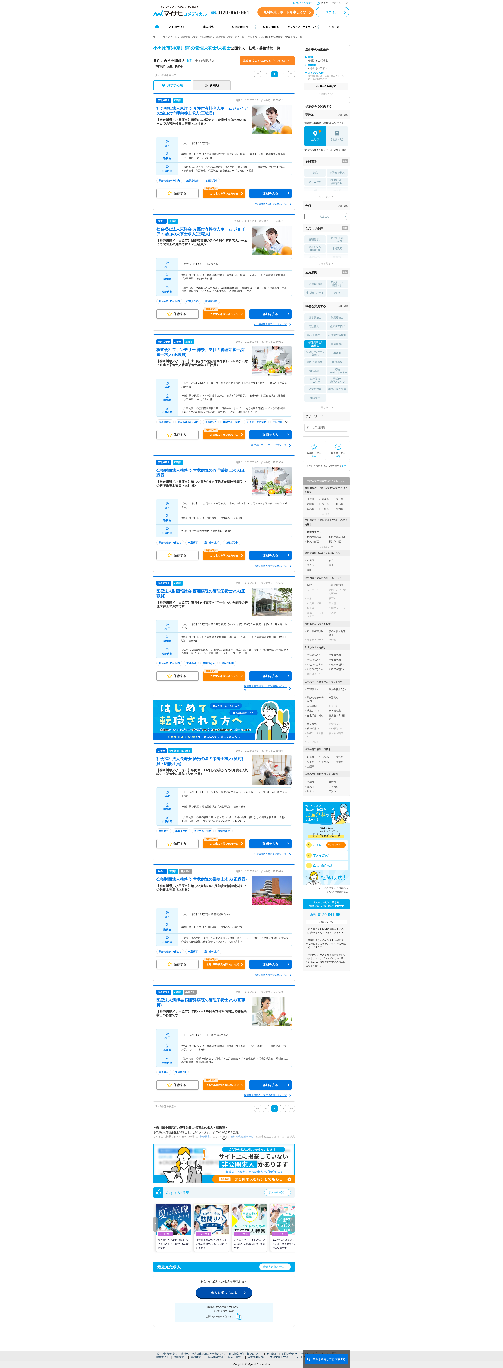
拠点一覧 (334, 27)
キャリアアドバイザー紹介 (303, 27)
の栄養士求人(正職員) (201, 879)
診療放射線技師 (257, 1357)
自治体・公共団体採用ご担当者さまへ (203, 1353)
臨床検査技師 (215, 1357)
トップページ (157, 27)
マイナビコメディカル (165, 37)
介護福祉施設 (337, 172)
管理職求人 (315, 239)
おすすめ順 (175, 85)
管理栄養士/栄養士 (280, 1357)
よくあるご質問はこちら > (338, 892)
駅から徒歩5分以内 (337, 239)
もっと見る (324, 197)
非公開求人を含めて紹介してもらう (266, 60)
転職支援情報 (271, 27)
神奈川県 (253, 37)
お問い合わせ (289, 1353)
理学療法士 (162, 1357)
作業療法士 (179, 1357)
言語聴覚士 (197, 1357)
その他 (337, 292)
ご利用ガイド (177, 27)
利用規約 (272, 1353)
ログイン (331, 12)
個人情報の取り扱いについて (245, 1353)
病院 (315, 172)
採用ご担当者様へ (303, 2)
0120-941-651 (230, 13)
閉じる (324, 407)
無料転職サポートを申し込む (285, 12)
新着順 (214, 85)
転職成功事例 (240, 27)
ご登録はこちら (334, 845)
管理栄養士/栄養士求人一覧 (230, 37)
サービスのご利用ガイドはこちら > (334, 888)
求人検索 (208, 27)
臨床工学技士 (235, 1357)
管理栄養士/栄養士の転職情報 (196, 37)
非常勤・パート (315, 292)
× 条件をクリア (326, 94)
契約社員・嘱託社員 (337, 284)
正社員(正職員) (315, 283)
